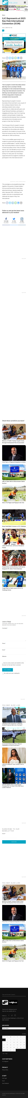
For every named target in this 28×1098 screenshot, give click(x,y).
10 (14, 1042)
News (3, 15)
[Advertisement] (14, 171)
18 (17, 1044)
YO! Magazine (5, 1061)
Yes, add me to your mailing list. (12, 673)
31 (14, 1050)
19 (20, 1044)
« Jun (3, 1053)
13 (24, 1042)
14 (3, 1044)
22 (7, 1047)
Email (4, 649)
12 (20, 1042)
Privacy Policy (5, 1069)
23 (10, 1047)
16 (10, 1044)
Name (4, 643)
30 (10, 1050)
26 (20, 1047)
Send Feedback (5, 1083)
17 (14, 1044)
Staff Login (4, 1078)
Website (4, 656)
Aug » (6, 1053)
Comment (5, 628)
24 (14, 1047)
